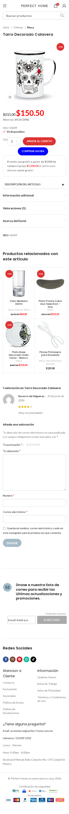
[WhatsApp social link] (26, 659)
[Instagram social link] (13, 659)
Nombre (8, 495)
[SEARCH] (62, 16)
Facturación (10, 689)
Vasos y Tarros (15, 309)
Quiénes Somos (46, 677)
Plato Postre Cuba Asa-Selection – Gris (50, 303)
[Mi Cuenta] (64, 6)
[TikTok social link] (33, 659)
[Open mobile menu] (5, 6)
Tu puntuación (12, 444)
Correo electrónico (15, 511)
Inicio (6, 27)
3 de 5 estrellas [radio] (33, 444)
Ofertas (18, 27)
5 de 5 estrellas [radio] (39, 444)
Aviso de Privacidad (48, 690)
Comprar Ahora (33, 151)
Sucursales (9, 695)
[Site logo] (34, 5)
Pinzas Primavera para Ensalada (50, 353)
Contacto (8, 682)
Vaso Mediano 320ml (19, 302)
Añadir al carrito (39, 141)
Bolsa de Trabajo (47, 683)
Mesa (30, 27)
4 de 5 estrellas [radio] (36, 444)
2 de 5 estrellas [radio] (30, 444)
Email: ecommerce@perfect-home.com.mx (28, 730)
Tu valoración (12, 451)
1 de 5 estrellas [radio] (27, 444)
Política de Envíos (13, 702)
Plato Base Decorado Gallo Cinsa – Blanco (19, 354)
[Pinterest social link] (19, 659)
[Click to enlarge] (10, 97)
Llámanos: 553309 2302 (17, 738)
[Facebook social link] (6, 659)
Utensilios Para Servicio (53, 362)
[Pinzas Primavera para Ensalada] (50, 334)
